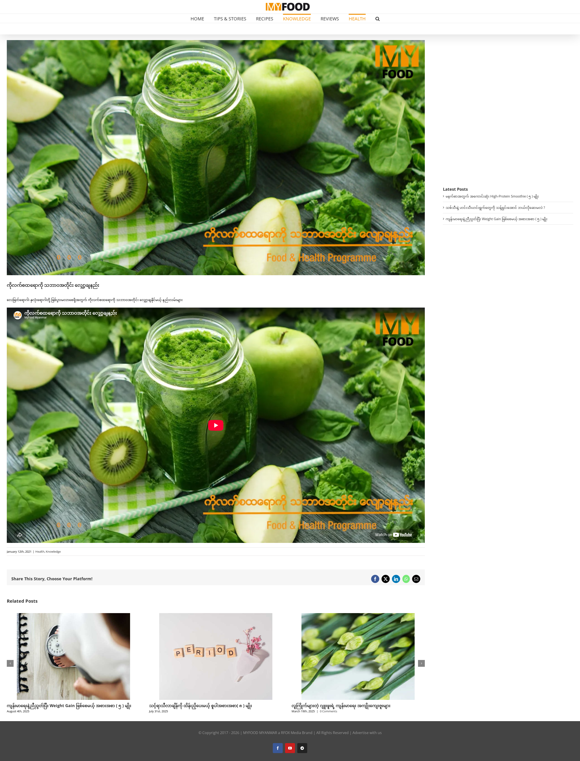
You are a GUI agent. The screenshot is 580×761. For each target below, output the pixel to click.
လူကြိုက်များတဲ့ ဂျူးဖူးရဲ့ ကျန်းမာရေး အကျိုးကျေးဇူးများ (56, 705)
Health (39, 551)
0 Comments (43, 711)
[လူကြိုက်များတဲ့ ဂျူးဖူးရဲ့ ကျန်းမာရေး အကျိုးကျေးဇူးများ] (73, 615)
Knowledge (53, 551)
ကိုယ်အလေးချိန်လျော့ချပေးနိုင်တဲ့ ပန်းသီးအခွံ (188, 705)
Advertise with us (367, 738)
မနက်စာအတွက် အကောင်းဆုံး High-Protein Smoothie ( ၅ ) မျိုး (492, 196)
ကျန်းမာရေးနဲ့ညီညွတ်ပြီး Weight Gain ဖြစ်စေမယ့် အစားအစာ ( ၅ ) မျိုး (496, 219)
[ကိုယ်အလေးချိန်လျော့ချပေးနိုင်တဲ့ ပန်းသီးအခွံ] (215, 615)
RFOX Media (291, 738)
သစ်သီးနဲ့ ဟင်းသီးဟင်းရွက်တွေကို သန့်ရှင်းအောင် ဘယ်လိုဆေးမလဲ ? (495, 207)
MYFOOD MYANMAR (260, 738)
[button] (377, 18)
